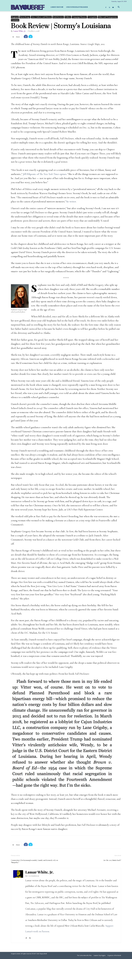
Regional (15, 17)
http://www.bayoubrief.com (32, 876)
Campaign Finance (79, 17)
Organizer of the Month (114, 955)
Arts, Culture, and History (41, 17)
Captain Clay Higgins (99, 955)
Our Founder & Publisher (77, 7)
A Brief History (56, 7)
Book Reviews (58, 17)
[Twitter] (109, 7)
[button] (118, 7)
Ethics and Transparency (107, 17)
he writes (71, 201)
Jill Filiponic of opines (44, 174)
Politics (68, 17)
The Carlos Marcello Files (84, 955)
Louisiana (15, 20)
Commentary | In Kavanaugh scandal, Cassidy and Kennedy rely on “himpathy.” (34, 861)
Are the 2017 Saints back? (112, 860)
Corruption (92, 17)
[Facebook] (105, 7)
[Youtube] (113, 7)
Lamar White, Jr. (19, 31)
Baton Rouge (25, 17)
